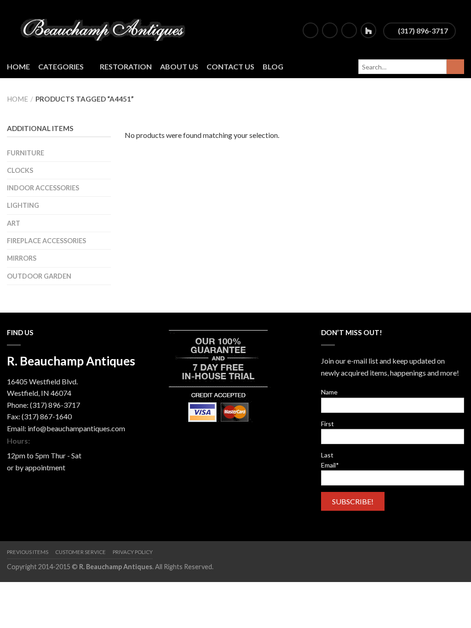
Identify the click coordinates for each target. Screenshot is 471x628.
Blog (273, 66)
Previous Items (27, 552)
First (327, 424)
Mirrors (21, 258)
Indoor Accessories (43, 188)
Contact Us (230, 66)
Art (13, 223)
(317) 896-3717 (422, 30)
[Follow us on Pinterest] (349, 30)
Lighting (23, 205)
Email (330, 465)
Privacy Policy (133, 552)
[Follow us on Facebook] (310, 30)
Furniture (25, 153)
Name (329, 392)
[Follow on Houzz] (368, 30)
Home (18, 66)
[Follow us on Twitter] (330, 30)
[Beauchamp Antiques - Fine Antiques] (106, 27)
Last (327, 455)
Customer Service (80, 552)
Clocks (20, 170)
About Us (179, 66)
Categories (61, 66)
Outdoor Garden (39, 276)
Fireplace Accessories (46, 241)
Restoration (126, 66)
